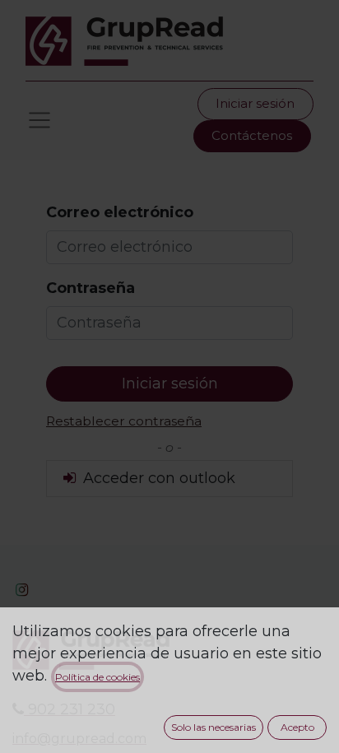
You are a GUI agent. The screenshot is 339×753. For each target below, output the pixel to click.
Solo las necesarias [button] (213, 727)
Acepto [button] (297, 727)
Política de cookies (97, 677)
